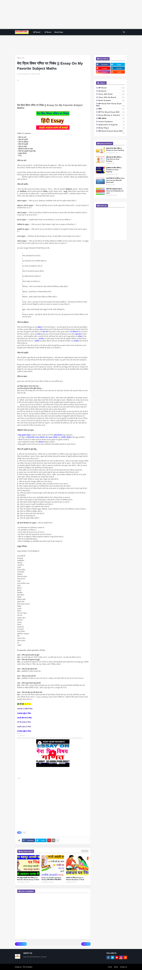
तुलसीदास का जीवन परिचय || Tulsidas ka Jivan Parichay (113, 170)
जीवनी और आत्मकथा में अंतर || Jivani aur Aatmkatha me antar (114, 191)
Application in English (112, 124)
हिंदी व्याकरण (112, 118)
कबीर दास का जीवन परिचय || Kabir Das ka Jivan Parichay (113, 159)
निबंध (23, 58)
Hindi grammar (112, 100)
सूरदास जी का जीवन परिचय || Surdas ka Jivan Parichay (115, 149)
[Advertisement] (62, 14)
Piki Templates (27, 967)
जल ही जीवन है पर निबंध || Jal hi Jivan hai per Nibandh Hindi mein (115, 180)
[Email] (53, 840)
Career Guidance (112, 121)
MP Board (112, 88)
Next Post (85, 944)
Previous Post (21, 944)
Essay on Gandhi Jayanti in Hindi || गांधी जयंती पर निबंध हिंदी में (51, 878)
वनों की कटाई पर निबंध (24, 722)
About (116, 967)
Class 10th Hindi (112, 94)
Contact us (123, 967)
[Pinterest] (49, 840)
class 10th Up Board (112, 97)
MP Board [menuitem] (36, 32)
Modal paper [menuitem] (58, 32)
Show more (85, 851)
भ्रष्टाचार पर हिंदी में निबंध (24, 709)
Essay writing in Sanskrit (112, 115)
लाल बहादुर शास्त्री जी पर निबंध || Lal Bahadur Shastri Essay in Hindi (28, 878)
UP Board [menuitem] (48, 32)
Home (19, 58)
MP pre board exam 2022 (112, 112)
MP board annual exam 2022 (112, 131)
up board (112, 91)
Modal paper (112, 128)
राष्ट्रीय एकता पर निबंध (24, 727)
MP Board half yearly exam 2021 (110, 105)
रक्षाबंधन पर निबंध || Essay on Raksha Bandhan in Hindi (75, 878)
